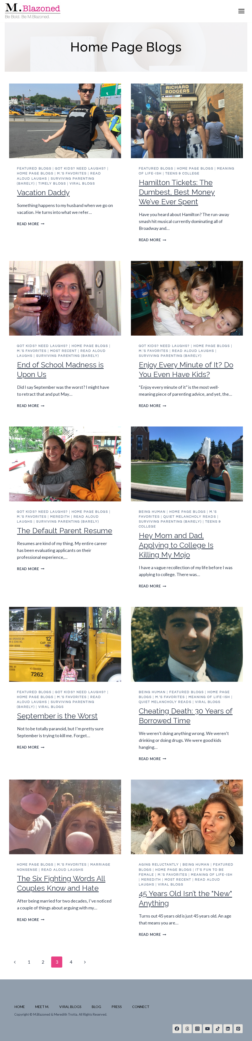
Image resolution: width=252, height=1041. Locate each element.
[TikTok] (217, 1028)
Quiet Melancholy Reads (189, 516)
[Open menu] (241, 11)
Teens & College (182, 173)
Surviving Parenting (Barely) (67, 356)
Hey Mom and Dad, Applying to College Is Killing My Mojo (176, 545)
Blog (96, 1007)
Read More (30, 224)
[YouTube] (207, 1028)
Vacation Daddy (43, 192)
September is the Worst (57, 716)
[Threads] (187, 1028)
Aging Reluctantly (159, 864)
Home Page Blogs (35, 173)
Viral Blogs (82, 183)
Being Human (152, 511)
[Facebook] (177, 1028)
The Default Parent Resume (64, 530)
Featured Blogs (34, 168)
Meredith (60, 516)
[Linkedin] (227, 1028)
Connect (140, 1007)
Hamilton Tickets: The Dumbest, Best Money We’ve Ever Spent (177, 192)
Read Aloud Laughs (193, 351)
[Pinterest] (238, 1028)
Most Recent (63, 351)
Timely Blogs (52, 183)
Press (116, 1007)
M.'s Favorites (72, 173)
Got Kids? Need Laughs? (80, 168)
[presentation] (65, 121)
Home (20, 1007)
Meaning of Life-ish (209, 697)
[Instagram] (197, 1028)
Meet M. (42, 1007)
